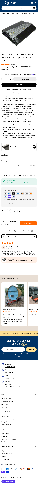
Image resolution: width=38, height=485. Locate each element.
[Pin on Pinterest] (19, 211)
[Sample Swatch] (5, 146)
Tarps (8, 13)
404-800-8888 (9, 372)
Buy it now (19, 84)
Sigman (8, 67)
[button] (5, 64)
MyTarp (8, 477)
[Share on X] (14, 211)
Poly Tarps (15, 13)
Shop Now (26, 183)
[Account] (32, 3)
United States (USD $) (10, 464)
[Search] (34, 8)
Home (3, 13)
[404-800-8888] (28, 3)
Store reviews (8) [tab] (28, 231)
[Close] (34, 180)
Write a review (28, 223)
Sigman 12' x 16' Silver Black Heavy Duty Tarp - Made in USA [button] (21, 260)
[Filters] (3, 236)
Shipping (3, 72)
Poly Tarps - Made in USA (28, 13)
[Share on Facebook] (9, 211)
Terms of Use (25, 354)
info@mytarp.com (10, 378)
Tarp (17, 67)
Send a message (10, 366)
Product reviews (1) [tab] (10, 231)
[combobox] (19, 8)
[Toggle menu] (2, 3)
